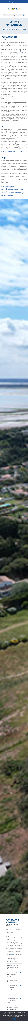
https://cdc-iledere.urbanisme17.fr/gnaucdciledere (14, 53)
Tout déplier (18, 954)
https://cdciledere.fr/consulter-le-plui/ (11, 151)
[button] (14, 960)
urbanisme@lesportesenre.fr (15, 47)
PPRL (15, 29)
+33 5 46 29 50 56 (14, 1)
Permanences (6, 29)
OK (14, 1018)
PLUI (12, 29)
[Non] (26, 1016)
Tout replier (9, 954)
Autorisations (22, 29)
